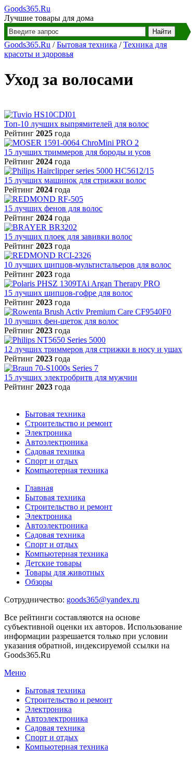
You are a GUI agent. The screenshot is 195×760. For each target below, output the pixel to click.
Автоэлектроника (56, 442)
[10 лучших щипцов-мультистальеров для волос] (47, 255)
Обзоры (39, 581)
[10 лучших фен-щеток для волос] (87, 311)
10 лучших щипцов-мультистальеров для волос (87, 264)
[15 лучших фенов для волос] (43, 199)
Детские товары (53, 563)
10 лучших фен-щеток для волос (61, 321)
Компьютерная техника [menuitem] (66, 746)
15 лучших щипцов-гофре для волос (68, 292)
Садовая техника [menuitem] (55, 727)
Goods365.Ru (27, 8)
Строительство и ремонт (68, 423)
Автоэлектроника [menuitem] (56, 718)
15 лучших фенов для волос (53, 208)
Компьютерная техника (66, 470)
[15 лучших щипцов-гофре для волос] (82, 283)
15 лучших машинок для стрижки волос (75, 180)
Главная (39, 488)
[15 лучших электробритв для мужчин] (51, 368)
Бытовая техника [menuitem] (55, 690)
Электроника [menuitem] (48, 709)
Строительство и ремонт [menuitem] (68, 699)
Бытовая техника (87, 44)
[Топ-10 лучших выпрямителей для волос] (40, 114)
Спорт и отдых (51, 460)
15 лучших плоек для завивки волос (68, 236)
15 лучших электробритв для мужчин (70, 377)
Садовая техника (55, 451)
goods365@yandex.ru (103, 599)
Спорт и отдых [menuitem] (51, 737)
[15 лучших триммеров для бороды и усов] (71, 142)
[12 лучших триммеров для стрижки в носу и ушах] (55, 339)
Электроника (48, 432)
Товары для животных (65, 572)
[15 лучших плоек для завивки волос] (40, 227)
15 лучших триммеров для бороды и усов (77, 152)
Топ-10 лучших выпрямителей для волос (76, 123)
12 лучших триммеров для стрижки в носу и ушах (93, 349)
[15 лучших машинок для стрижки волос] (79, 170)
